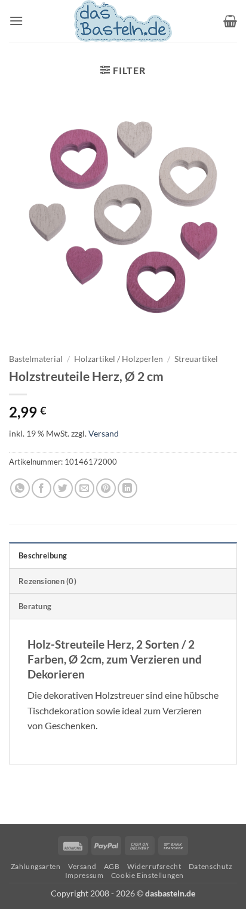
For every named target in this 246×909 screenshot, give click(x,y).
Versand (103, 433)
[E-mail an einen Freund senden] (84, 488)
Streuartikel (196, 359)
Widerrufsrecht (154, 866)
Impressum (84, 875)
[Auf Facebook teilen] (41, 488)
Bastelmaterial (36, 359)
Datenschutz (211, 866)
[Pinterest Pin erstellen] (106, 488)
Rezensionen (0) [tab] (47, 581)
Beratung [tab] (35, 606)
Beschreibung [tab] (43, 555)
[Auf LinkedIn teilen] (127, 488)
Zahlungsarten (36, 866)
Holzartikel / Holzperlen (118, 359)
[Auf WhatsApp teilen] (20, 488)
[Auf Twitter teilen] (63, 488)
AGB (112, 866)
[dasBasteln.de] (123, 21)
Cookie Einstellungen (147, 875)
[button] (16, 20)
